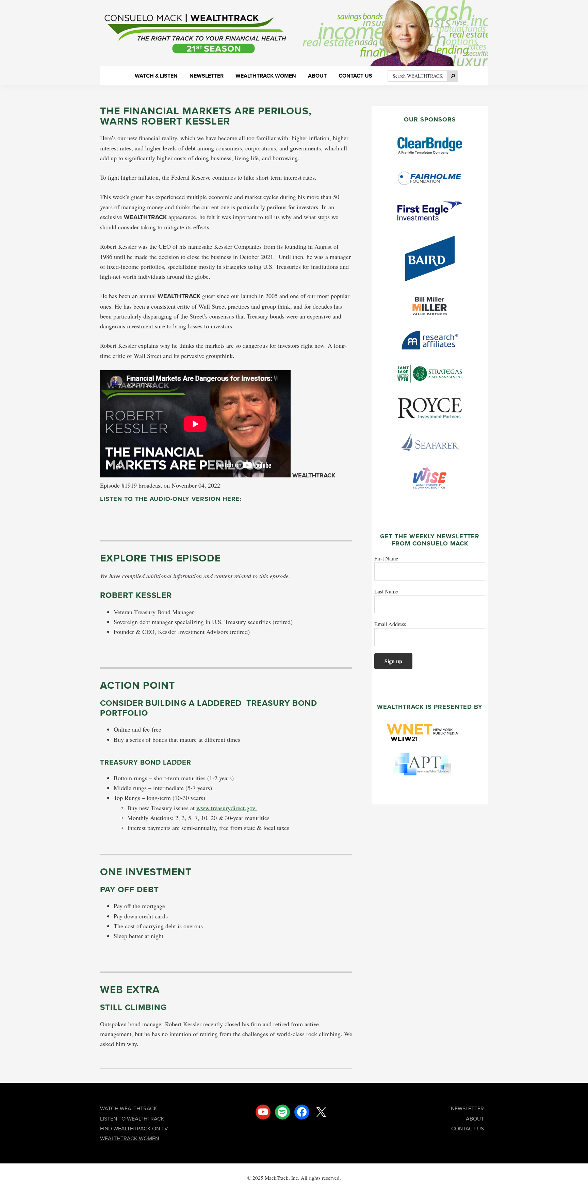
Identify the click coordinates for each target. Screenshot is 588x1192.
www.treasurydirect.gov (226, 808)
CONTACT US (467, 1128)
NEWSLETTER (467, 1108)
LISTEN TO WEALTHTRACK (132, 1118)
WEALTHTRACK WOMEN (129, 1138)
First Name (386, 558)
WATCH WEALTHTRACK (128, 1108)
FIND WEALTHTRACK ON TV (134, 1128)
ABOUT (475, 1118)
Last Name (386, 591)
